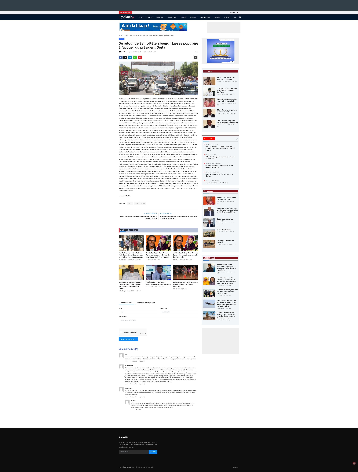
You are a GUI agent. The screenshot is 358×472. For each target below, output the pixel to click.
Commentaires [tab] (126, 302)
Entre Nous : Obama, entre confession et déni (226, 198)
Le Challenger (122, 259)
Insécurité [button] (217, 17)
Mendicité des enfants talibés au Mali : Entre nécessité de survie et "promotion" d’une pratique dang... (131, 255)
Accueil (120, 35)
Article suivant (164, 213)
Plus (234, 17)
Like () (143, 361)
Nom (120, 308)
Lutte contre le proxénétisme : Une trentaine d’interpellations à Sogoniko (185, 284)
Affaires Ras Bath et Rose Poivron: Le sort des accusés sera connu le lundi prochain (185, 255)
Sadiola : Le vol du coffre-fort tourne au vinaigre (219, 175)
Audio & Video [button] (171, 17)
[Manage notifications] (354, 463)
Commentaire (123, 316)
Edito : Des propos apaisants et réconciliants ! (227, 111)
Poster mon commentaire (128, 339)
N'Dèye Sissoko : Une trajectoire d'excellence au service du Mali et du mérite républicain (226, 267)
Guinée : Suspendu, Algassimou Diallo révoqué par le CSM (219, 166)
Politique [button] (183, 17)
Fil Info (141, 17)
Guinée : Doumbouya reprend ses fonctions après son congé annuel (227, 291)
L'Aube (219, 232)
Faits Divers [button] (159, 17)
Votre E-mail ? (164, 308)
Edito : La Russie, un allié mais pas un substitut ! (225, 78)
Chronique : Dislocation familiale (225, 241)
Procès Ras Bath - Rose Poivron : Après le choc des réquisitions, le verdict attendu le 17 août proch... (158, 255)
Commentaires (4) (128, 348)
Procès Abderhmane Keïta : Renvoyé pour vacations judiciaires (158, 283)
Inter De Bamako (220, 103)
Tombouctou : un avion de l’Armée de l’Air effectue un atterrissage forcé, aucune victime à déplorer (226, 303)
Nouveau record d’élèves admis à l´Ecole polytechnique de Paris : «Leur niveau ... (178, 217)
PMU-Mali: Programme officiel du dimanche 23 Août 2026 (220, 158)
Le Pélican (219, 81)
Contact (232, 12)
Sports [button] (226, 17)
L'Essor (175, 259)
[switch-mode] (238, 12)
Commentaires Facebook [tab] (146, 303)
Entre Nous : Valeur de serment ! (225, 220)
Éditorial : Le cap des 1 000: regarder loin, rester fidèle (227, 100)
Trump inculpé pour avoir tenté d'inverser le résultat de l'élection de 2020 (138, 217)
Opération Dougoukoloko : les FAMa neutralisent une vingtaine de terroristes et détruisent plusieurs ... (226, 315)
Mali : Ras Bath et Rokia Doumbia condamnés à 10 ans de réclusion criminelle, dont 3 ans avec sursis (226, 280)
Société (126, 35)
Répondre (134, 361)
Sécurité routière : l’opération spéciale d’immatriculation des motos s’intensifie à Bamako (220, 148)
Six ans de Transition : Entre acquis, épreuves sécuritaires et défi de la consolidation (227, 210)
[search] (240, 17)
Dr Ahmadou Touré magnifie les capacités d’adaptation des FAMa (227, 90)
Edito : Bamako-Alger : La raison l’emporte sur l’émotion (227, 122)
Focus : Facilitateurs (224, 230)
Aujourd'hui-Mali (220, 272)
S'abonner (153, 452)
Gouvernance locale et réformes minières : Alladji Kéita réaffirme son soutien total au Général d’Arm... (130, 285)
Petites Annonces (125, 12)
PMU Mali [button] (149, 17)
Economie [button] (193, 17)
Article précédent (151, 213)
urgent (130, 203)
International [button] (205, 17)
